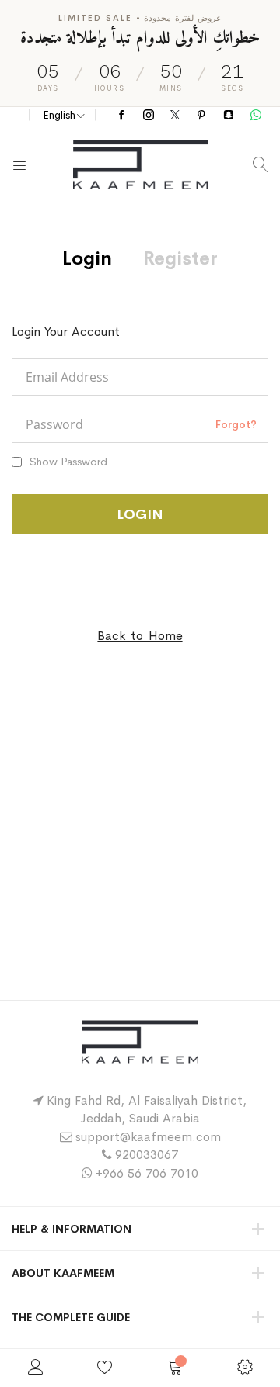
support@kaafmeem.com (148, 1137)
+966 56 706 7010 (147, 1173)
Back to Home (139, 636)
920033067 (146, 1155)
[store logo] (140, 164)
